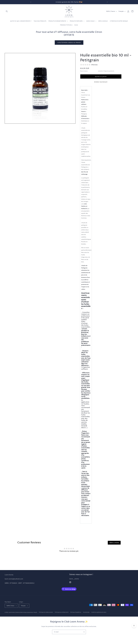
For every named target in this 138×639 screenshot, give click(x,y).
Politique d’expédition (75, 612)
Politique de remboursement (46, 612)
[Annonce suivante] (107, 2)
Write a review (114, 542)
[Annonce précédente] (31, 2)
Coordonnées (86, 612)
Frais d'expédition (93, 71)
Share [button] (84, 528)
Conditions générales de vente (98, 612)
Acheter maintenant (100, 82)
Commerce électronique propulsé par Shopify (26, 612)
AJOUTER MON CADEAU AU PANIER (69, 42)
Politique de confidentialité (61, 612)
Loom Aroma (12, 612)
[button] (7, 11)
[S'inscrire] (84, 632)
